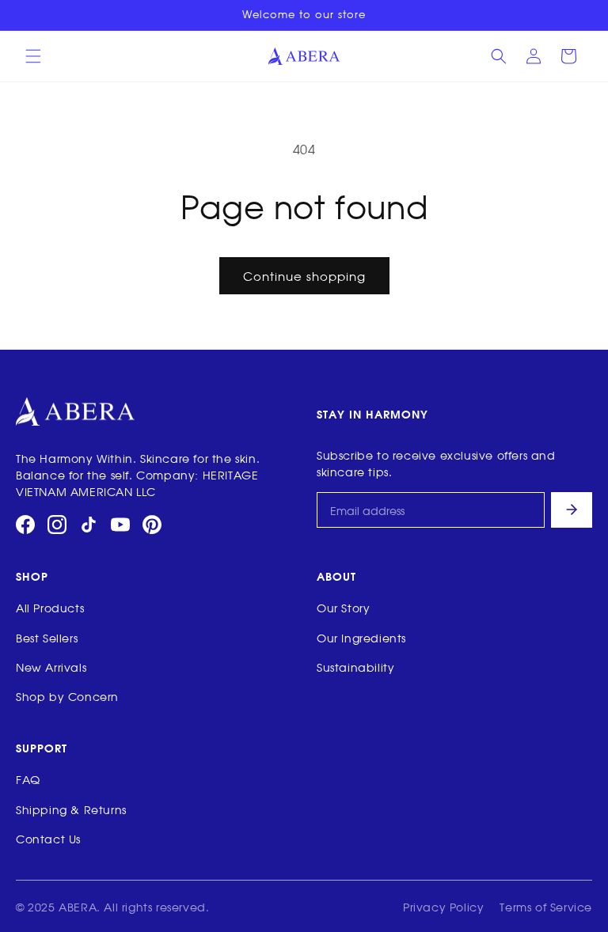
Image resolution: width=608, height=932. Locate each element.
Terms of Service (546, 906)
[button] (33, 56)
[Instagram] (57, 524)
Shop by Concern (67, 695)
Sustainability (355, 666)
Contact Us (48, 838)
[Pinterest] (152, 524)
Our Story (343, 607)
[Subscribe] (571, 510)
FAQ (28, 778)
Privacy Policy (443, 906)
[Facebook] (25, 524)
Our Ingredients (361, 637)
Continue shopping (304, 275)
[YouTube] (120, 524)
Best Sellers (47, 637)
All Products (50, 607)
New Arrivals (51, 666)
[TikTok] (88, 524)
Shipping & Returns (71, 808)
